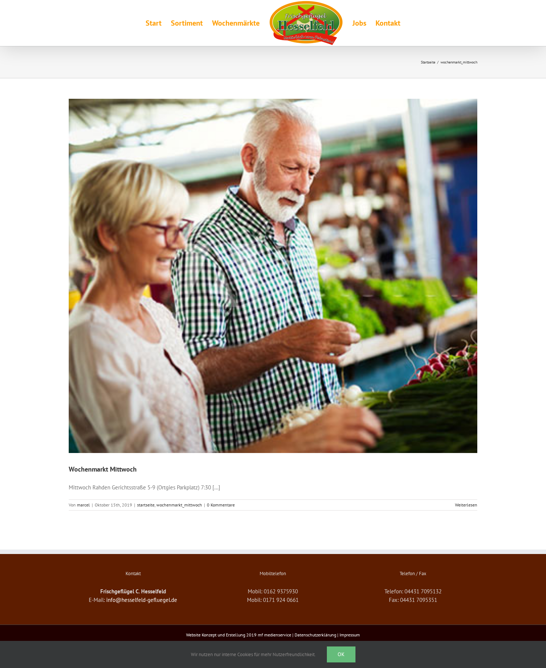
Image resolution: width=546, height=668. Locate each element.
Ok (341, 654)
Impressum (349, 635)
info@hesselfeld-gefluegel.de (141, 599)
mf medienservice (274, 635)
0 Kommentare (221, 505)
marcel (83, 505)
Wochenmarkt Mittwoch (103, 469)
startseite (146, 505)
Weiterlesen (466, 505)
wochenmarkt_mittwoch (179, 505)
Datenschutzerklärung (315, 635)
